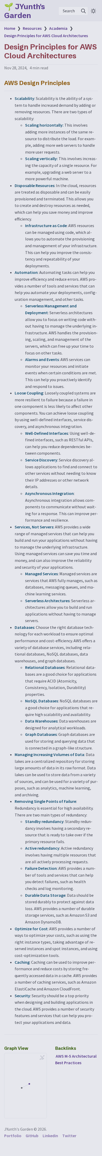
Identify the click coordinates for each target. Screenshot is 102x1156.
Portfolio (12, 1135)
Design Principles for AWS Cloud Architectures (46, 35)
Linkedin (50, 1135)
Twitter (69, 1135)
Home (9, 28)
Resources (32, 28)
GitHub (32, 1135)
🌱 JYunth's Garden (24, 11)
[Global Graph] (42, 1057)
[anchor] (75, 83)
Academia (58, 28)
